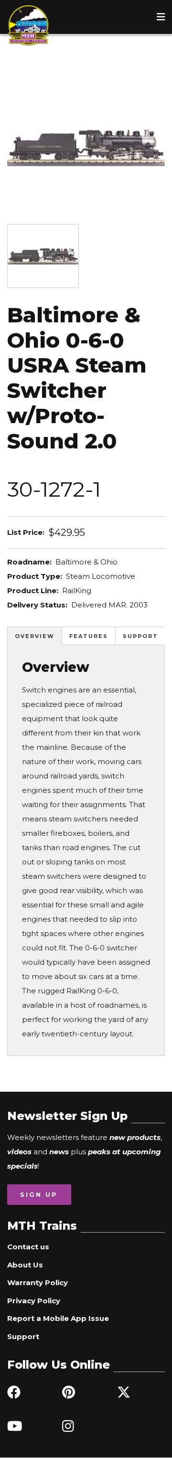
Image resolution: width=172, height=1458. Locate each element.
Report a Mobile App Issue (58, 1318)
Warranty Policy (37, 1282)
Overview (34, 636)
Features (88, 636)
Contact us (28, 1246)
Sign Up (39, 1194)
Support (140, 636)
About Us (25, 1264)
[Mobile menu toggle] (161, 16)
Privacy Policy (33, 1300)
